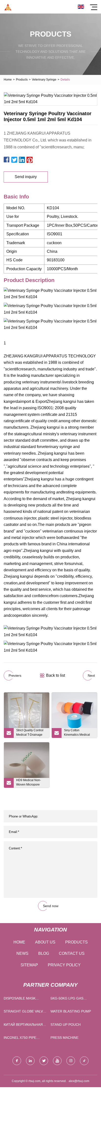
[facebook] (17, 1060)
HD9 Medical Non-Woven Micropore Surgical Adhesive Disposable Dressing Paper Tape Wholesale (31, 783)
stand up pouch (65, 1025)
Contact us (72, 953)
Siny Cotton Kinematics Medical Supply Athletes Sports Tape (79, 733)
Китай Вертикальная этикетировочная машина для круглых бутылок (23, 1026)
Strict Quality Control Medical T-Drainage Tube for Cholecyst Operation (29, 733)
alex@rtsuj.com (79, 1081)
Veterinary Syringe (44, 79)
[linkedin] (30, 1060)
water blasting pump (70, 1011)
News (22, 953)
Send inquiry (26, 177)
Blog (43, 953)
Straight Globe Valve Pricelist (24, 1012)
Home (8, 79)
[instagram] (70, 1060)
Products (22, 79)
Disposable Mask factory (20, 999)
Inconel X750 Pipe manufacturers (20, 1039)
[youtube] (57, 1060)
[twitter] (43, 1060)
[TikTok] (84, 1060)
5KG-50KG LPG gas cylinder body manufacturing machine (66, 999)
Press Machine (64, 1038)
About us (45, 942)
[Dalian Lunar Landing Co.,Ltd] (8, 7)
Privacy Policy (64, 965)
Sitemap (29, 965)
